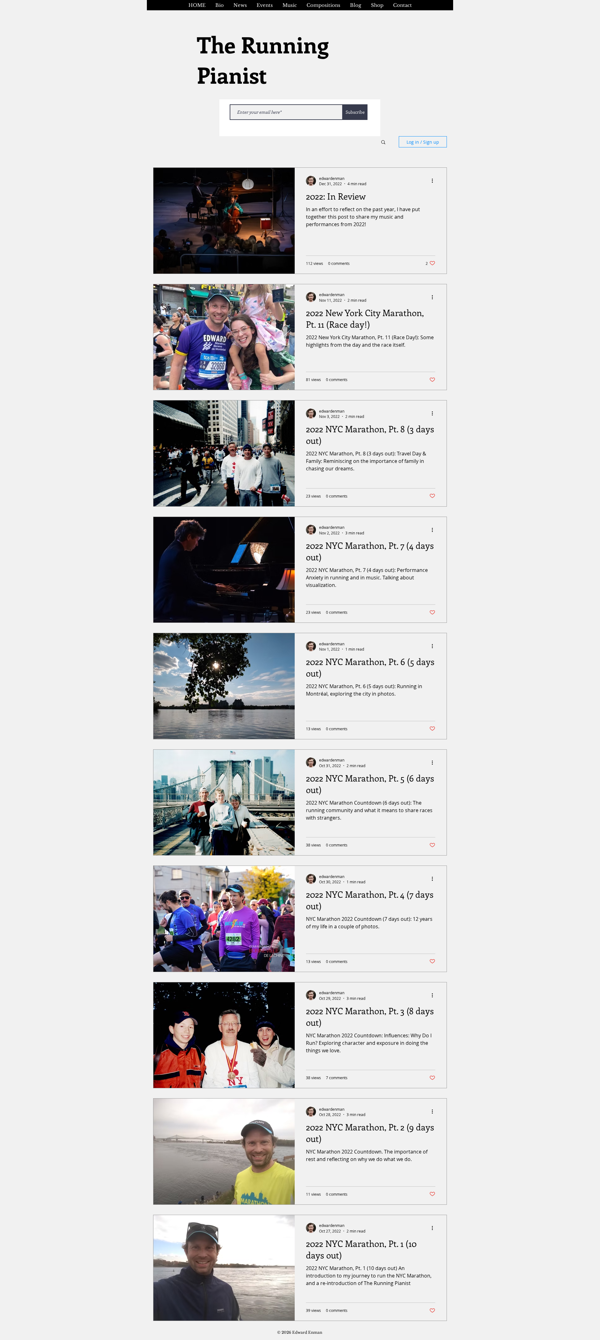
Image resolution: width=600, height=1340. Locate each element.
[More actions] (434, 181)
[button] (383, 142)
